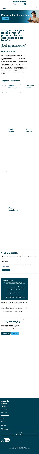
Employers (3, 418)
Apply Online (6, 270)
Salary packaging (4, 409)
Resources (3, 421)
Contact (2, 428)
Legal (13, 447)
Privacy (16, 447)
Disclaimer (18, 447)
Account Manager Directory (5, 429)
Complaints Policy (23, 447)
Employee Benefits (5, 415)
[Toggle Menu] (36, 8)
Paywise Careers (3, 425)
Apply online (6, 18)
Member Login (16, 1)
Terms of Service (27, 448)
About (2, 424)
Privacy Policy (23, 448)
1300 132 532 (3, 303)
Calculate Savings (6, 333)
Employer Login (22, 1)
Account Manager (16, 303)
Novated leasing (4, 412)
